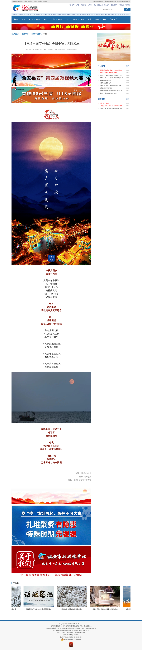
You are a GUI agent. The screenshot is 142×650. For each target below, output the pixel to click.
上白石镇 (122, 14)
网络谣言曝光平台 (98, 1)
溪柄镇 (54, 14)
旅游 (75, 19)
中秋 (45, 34)
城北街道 (14, 14)
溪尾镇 (73, 14)
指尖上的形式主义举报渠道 (71, 635)
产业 (53, 19)
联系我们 (127, 5)
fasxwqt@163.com (91, 628)
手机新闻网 (114, 5)
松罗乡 (117, 14)
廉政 (104, 19)
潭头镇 (89, 14)
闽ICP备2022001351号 (82, 630)
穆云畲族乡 (104, 14)
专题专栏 (25, 34)
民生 (38, 19)
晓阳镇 (98, 14)
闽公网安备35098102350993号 (72, 639)
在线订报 (89, 5)
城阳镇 (38, 14)
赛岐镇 (50, 14)
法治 (45, 19)
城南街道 (20, 14)
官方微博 (106, 5)
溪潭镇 (59, 14)
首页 (16, 19)
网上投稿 (83, 5)
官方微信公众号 (98, 5)
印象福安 (113, 19)
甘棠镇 (84, 14)
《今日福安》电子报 (73, 5)
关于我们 (121, 5)
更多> (128, 66)
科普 (67, 19)
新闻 (23, 19)
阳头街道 (26, 14)
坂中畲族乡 (44, 14)
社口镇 (93, 14)
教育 (60, 19)
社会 (31, 19)
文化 (82, 19)
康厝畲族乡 (111, 14)
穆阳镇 (64, 14)
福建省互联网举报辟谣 (123, 1)
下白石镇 (78, 14)
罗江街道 (32, 14)
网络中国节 (35, 34)
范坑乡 (128, 14)
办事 (97, 19)
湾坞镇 (69, 14)
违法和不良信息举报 (110, 1)
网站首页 (15, 34)
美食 (90, 19)
